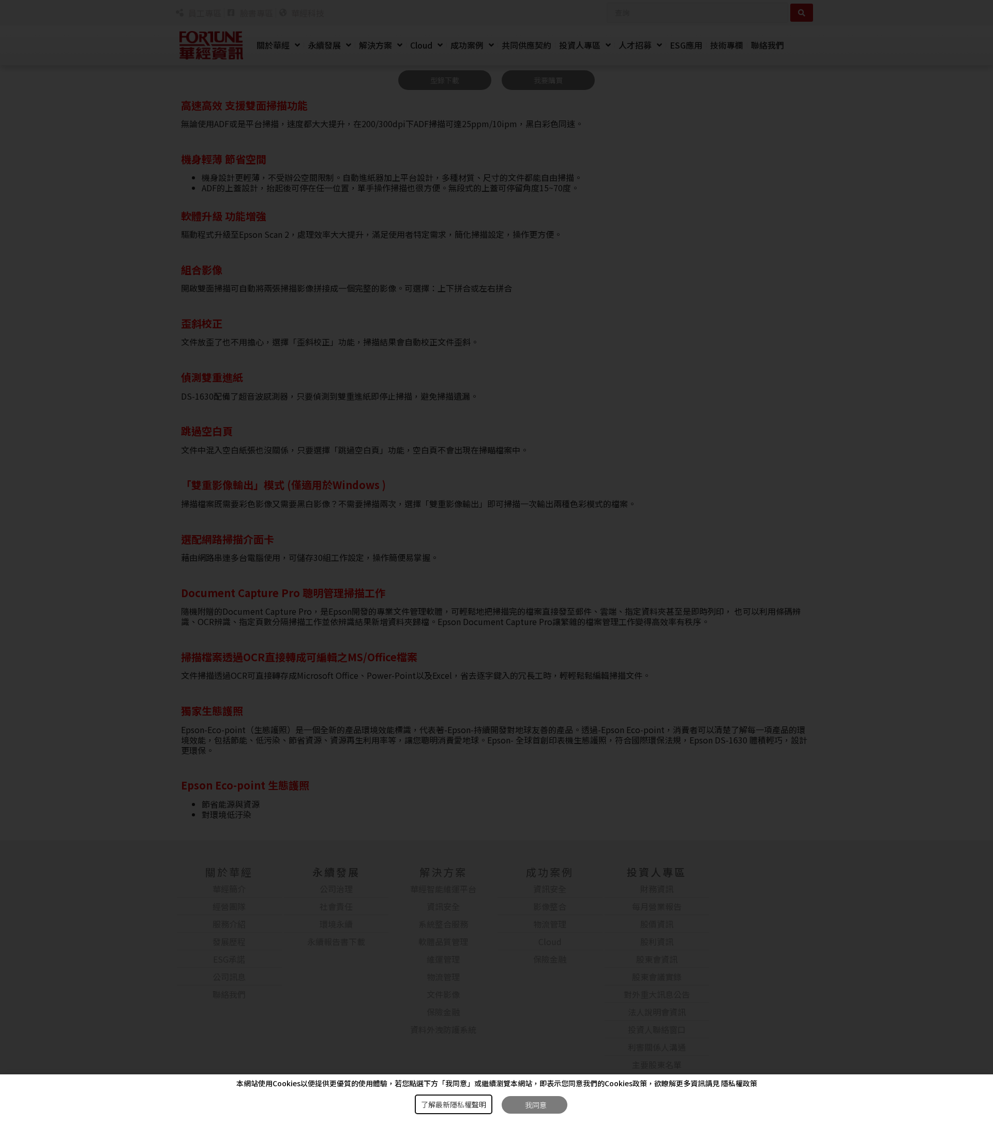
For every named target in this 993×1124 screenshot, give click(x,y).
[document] (496, 562)
